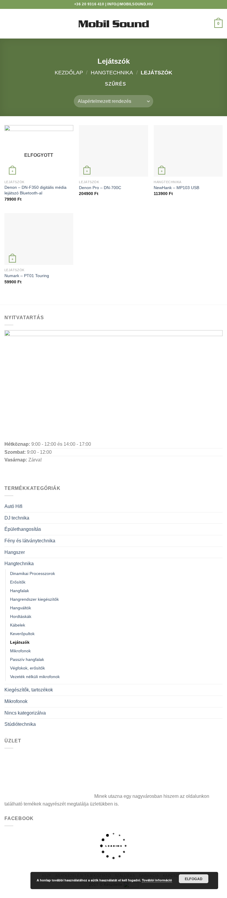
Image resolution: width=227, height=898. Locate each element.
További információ (157, 880)
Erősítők (17, 582)
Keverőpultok (22, 633)
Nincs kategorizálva (25, 712)
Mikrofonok (20, 650)
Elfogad (194, 878)
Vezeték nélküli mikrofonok (35, 676)
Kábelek (17, 625)
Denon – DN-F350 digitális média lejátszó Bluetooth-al (35, 190)
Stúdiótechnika (20, 724)
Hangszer (14, 552)
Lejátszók (20, 642)
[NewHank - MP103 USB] (188, 151)
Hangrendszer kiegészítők (34, 599)
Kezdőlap (69, 72)
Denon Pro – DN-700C (100, 187)
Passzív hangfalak (27, 659)
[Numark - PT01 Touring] (38, 239)
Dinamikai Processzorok (32, 573)
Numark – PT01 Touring (26, 275)
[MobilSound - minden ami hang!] (113, 24)
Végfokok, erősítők (27, 668)
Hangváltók (20, 607)
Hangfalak (19, 590)
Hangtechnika (112, 72)
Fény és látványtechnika (29, 540)
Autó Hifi (13, 506)
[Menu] (8, 23)
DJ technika (16, 517)
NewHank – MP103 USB (176, 187)
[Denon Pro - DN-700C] (113, 151)
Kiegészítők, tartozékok (28, 689)
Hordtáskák (20, 616)
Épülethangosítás (22, 529)
